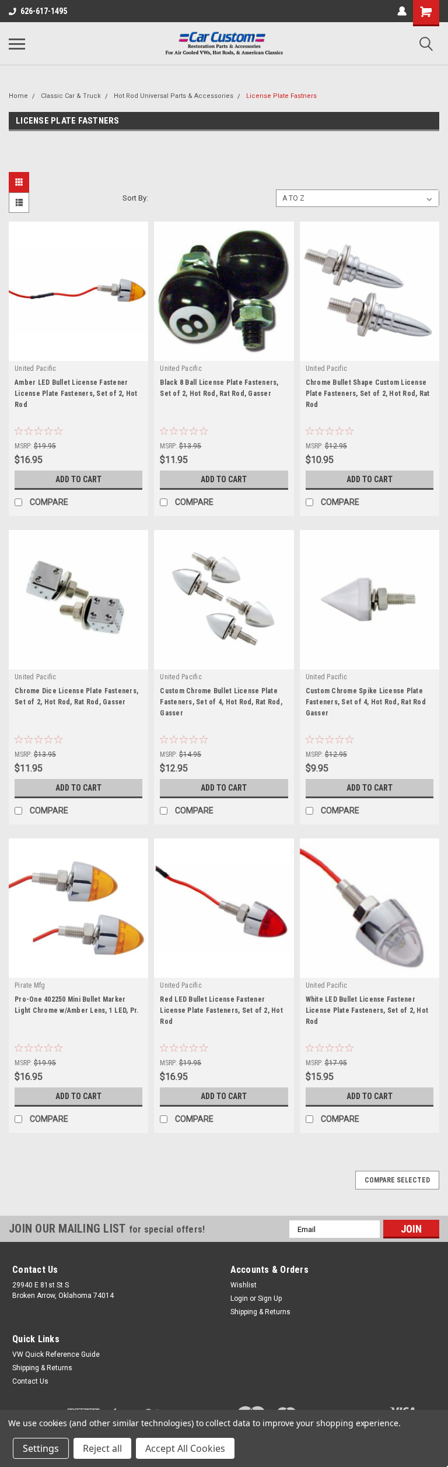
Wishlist (243, 1285)
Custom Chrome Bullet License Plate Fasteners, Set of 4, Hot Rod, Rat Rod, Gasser (221, 702)
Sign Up (270, 1298)
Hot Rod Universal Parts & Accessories (173, 96)
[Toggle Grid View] (20, 182)
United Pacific (36, 368)
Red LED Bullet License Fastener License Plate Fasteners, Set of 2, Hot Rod (221, 1010)
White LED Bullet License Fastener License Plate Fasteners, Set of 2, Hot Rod (367, 1010)
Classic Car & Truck (71, 96)
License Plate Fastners (281, 96)
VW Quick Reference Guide (56, 1354)
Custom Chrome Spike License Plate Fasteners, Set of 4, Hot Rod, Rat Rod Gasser (366, 702)
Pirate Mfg (30, 985)
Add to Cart (78, 479)
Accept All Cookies (185, 1448)
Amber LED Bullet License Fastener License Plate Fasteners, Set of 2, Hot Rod (76, 393)
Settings (41, 1448)
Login (239, 1298)
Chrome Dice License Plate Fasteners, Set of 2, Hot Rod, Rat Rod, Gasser (76, 696)
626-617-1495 (43, 11)
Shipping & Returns (260, 1312)
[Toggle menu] (17, 44)
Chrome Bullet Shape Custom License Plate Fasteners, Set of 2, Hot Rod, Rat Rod (368, 393)
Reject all (102, 1448)
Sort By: (135, 198)
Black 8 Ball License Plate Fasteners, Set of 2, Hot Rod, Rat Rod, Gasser (219, 388)
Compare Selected (397, 1180)
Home (18, 96)
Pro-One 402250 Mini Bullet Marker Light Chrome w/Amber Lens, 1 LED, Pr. (76, 1005)
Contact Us (30, 1381)
